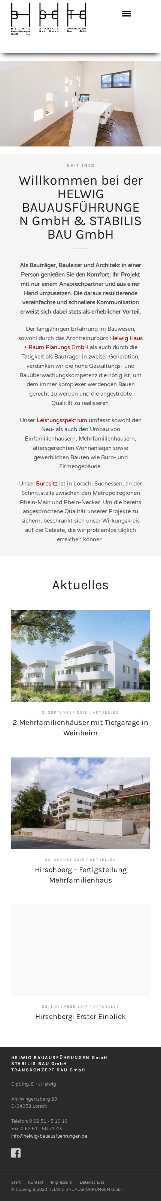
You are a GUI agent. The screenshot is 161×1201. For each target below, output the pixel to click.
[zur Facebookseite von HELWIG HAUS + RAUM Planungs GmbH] (16, 1155)
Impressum (61, 1182)
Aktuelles (106, 712)
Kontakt (35, 1182)
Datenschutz (92, 1182)
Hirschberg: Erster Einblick (80, 1016)
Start (16, 1182)
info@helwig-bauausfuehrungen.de (49, 1136)
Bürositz (47, 483)
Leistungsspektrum (62, 420)
